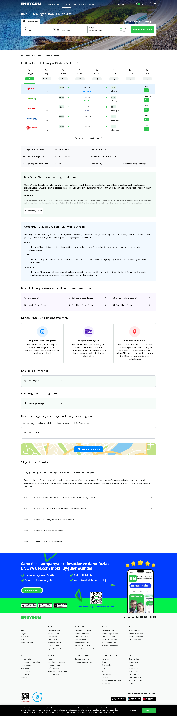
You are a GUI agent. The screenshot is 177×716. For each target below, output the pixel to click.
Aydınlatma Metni (135, 677)
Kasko (50, 659)
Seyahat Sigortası (54, 665)
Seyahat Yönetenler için (83, 662)
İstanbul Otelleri (54, 630)
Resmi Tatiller (134, 671)
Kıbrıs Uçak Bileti (27, 643)
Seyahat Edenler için (82, 659)
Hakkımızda (106, 659)
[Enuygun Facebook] (137, 617)
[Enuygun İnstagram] (141, 617)
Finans (23, 655)
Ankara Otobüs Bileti (82, 633)
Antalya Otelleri (53, 633)
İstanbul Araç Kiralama (110, 630)
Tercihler (132, 710)
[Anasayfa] (22, 55)
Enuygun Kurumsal (82, 655)
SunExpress (25, 636)
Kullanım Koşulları (135, 680)
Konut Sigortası (53, 674)
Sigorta (51, 655)
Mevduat (24, 677)
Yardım (131, 665)
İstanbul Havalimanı (136, 633)
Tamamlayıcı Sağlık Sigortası (58, 671)
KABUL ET (149, 710)
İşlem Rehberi (134, 668)
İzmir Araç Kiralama (109, 636)
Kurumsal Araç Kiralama (110, 646)
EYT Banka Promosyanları (30, 662)
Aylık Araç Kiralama (109, 643)
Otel (50, 627)
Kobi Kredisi (25, 671)
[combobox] (40, 30)
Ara (146, 90)
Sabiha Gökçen (134, 630)
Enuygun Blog (134, 659)
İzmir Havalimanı (135, 640)
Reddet (38, 712)
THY (22, 630)
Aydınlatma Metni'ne (110, 710)
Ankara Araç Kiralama (110, 633)
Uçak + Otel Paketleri (55, 649)
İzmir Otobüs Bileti (81, 636)
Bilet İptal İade (134, 674)
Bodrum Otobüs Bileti (82, 640)
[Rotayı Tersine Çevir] (54, 29)
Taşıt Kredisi (25, 668)
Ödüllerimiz (106, 677)
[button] (88, 449)
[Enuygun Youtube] (154, 617)
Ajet (22, 640)
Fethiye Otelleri (53, 646)
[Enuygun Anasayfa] (31, 4)
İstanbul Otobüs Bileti (83, 630)
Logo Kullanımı (107, 674)
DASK (50, 677)
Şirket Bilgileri (107, 665)
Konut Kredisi (26, 665)
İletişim (104, 662)
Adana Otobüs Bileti (82, 643)
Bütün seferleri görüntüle (87, 138)
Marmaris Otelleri (54, 643)
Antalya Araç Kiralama (110, 640)
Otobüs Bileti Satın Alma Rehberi (86, 649)
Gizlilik (131, 683)
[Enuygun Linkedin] (150, 617)
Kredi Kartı (25, 674)
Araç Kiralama (107, 627)
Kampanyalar (134, 662)
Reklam (104, 668)
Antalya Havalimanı (136, 636)
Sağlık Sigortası (53, 668)
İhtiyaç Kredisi (26, 659)
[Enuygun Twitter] (145, 617)
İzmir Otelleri (52, 640)
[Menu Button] (143, 4)
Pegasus (24, 633)
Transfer (132, 627)
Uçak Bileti (25, 627)
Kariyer (104, 671)
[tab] (30, 21)
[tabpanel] (88, 30)
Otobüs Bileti (29, 55)
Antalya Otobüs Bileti (82, 646)
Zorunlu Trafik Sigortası (56, 662)
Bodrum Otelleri (53, 636)
